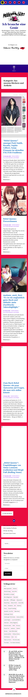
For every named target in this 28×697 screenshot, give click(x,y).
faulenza (19, 605)
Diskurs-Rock (14, 602)
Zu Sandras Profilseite (11, 528)
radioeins (13, 628)
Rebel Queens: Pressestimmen (10, 220)
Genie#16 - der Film (8, 611)
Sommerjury (7, 637)
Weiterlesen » (6, 179)
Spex (12, 637)
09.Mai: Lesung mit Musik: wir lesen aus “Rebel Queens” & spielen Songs (15, 667)
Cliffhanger (12, 600)
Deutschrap (6, 602)
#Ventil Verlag (7, 591)
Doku (5, 605)
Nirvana (18, 625)
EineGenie (10, 605)
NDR (14, 625)
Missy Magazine (14, 622)
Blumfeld (16, 597)
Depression (19, 600)
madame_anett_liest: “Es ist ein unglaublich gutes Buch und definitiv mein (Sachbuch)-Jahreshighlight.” (13, 301)
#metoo (15, 588)
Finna (5, 608)
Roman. (6, 631)
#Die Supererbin (8, 588)
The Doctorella (16, 639)
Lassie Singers (7, 619)
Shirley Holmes (16, 634)
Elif (15, 605)
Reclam (18, 628)
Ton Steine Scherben (15, 642)
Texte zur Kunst (7, 639)
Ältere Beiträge (7, 513)
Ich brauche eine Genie (14, 25)
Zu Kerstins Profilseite (11, 525)
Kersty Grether (15, 156)
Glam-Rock (16, 611)
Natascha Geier (7, 625)
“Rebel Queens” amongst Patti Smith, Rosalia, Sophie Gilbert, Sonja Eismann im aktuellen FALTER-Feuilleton (13, 146)
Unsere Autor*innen (10, 533)
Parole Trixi (6, 628)
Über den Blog (9, 530)
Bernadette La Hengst (9, 594)
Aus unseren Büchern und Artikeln (11, 157)
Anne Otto (14, 591)
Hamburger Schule (8, 614)
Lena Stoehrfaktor (16, 619)
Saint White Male (13, 631)
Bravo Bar (6, 600)
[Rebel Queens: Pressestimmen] (15, 202)
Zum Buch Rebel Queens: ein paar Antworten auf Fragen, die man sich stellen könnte (13, 388)
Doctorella (21, 602)
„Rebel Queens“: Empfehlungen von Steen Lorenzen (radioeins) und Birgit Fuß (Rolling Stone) (13, 467)
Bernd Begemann (8, 597)
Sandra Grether (15, 224)
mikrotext (6, 622)
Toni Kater (6, 642)
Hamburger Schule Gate (9, 617)
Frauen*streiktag (12, 608)
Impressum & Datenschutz (13, 694)
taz (16, 637)
